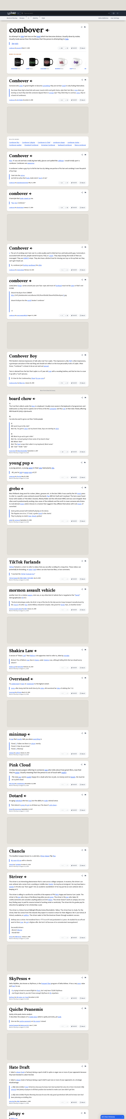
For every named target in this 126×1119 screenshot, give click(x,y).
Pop (48, 496)
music (79, 493)
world (29, 300)
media (31, 1017)
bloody (34, 516)
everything (36, 739)
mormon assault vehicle (15, 609)
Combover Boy (14, 142)
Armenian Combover (48, 145)
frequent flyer (46, 983)
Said (34, 569)
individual (18, 801)
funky (28, 178)
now (29, 516)
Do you (38, 378)
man (76, 90)
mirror (22, 175)
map (11, 739)
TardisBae (18, 865)
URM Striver (18, 937)
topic (22, 684)
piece (35, 1017)
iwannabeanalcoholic (22, 183)
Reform (32, 656)
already (13, 1089)
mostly (19, 739)
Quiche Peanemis (14, 1025)
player (33, 743)
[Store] (113, 13)
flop (54, 856)
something (46, 86)
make (46, 801)
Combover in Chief (44, 142)
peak (59, 1017)
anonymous (18, 809)
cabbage (61, 161)
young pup (12, 476)
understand (15, 684)
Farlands (29, 574)
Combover (12, 100)
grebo (11, 520)
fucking (25, 265)
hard (13, 986)
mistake (66, 656)
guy (19, 777)
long (29, 801)
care (42, 378)
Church (16, 605)
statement (30, 684)
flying (42, 856)
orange (51, 93)
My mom (14, 860)
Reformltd (20, 667)
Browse (22, 18)
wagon (30, 595)
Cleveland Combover (31, 145)
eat (64, 409)
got (27, 922)
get (28, 805)
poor (79, 983)
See (13, 43)
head (38, 36)
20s (53, 468)
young (26, 472)
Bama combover (80, 145)
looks (22, 198)
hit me (19, 860)
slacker (11, 887)
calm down (53, 805)
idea (58, 688)
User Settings (115, 18)
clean (26, 429)
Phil (70, 361)
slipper (47, 856)
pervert (46, 366)
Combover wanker (15, 145)
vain (16, 43)
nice (16, 203)
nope (78, 93)
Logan (51, 256)
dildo (40, 265)
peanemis (27, 1021)
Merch (83, 48)
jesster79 (19, 48)
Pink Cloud (12, 784)
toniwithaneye (21, 784)
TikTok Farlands (13, 578)
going (23, 805)
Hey (13, 203)
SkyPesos (11, 997)
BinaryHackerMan (22, 451)
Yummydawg (20, 270)
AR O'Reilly (20, 100)
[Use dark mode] (117, 13)
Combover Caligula (28, 142)
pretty (29, 777)
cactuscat (17, 520)
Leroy (13, 688)
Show (33, 378)
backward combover (65, 145)
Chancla (11, 865)
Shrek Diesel (20, 208)
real (22, 1072)
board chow (12, 451)
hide (22, 36)
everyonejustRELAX (22, 315)
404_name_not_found (22, 997)
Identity (35, 18)
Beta (57, 894)
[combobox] (65, 13)
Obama (19, 930)
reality (63, 772)
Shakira (46, 660)
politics (26, 915)
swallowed (32, 265)
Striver (11, 937)
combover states (73, 142)
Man (10, 161)
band (40, 513)
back (40, 178)
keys (33, 406)
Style (43, 18)
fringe (20, 286)
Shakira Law (12, 667)
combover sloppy (59, 142)
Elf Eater (19, 692)
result (64, 86)
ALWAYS (26, 258)
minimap (11, 753)
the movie (36, 1021)
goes (21, 86)
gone (51, 897)
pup (30, 472)
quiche (21, 1021)
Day (26, 605)
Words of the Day (12, 18)
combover (12, 48)
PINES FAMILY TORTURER (26, 578)
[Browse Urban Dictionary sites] (13, 13)
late (40, 468)
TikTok (11, 567)
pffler (18, 1101)
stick (57, 429)
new (46, 770)
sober (17, 772)
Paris (38, 990)
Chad (26, 1087)
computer (53, 409)
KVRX (25, 609)
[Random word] (109, 13)
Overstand (12, 692)
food (18, 444)
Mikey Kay (22, 383)
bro (33, 574)
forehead (59, 286)
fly (50, 993)
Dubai (37, 660)
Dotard (11, 809)
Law (24, 656)
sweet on (27, 198)
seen (72, 286)
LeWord (18, 753)
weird (30, 569)
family (77, 595)
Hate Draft (12, 1101)
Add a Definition (103, 18)
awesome (30, 163)
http (12, 295)
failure (50, 900)
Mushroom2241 (25, 1025)
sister (42, 688)
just (20, 472)
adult (31, 468)
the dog (19, 476)
